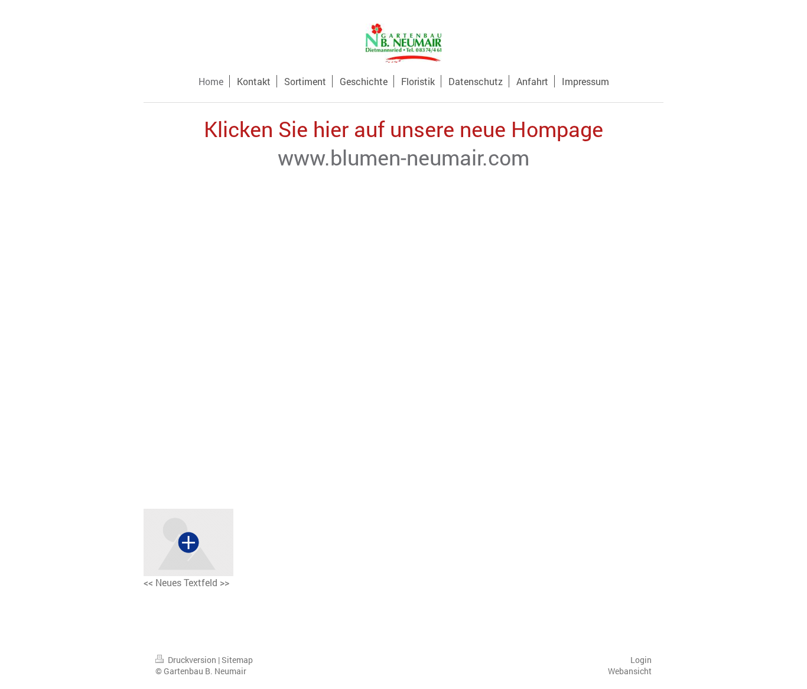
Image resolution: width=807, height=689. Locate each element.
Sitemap (237, 659)
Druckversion (192, 659)
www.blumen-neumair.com (403, 157)
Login (641, 659)
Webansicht (630, 671)
